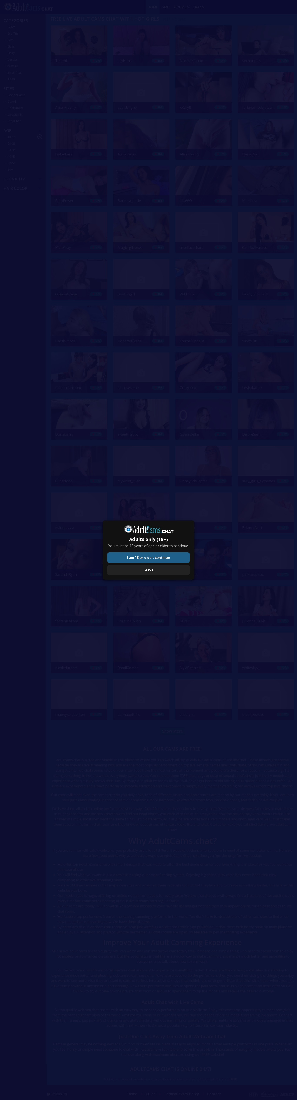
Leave (148, 570)
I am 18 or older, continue (148, 557)
